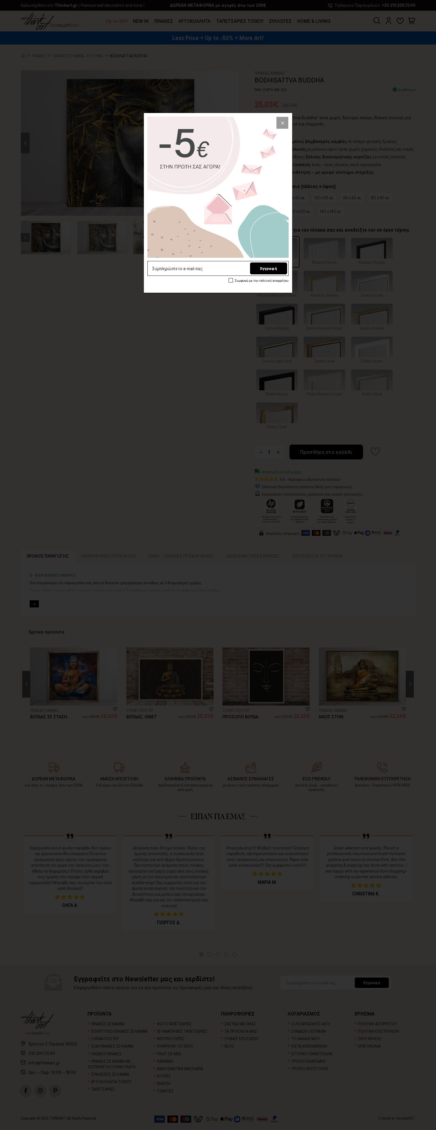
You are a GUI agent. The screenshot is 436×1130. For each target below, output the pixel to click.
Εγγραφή (268, 268)
